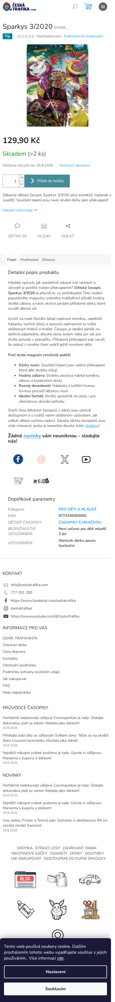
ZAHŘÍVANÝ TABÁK (80, 848)
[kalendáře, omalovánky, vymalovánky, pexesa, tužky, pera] (89, 908)
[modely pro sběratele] (89, 879)
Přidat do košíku (50, 180)
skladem (92, 425)
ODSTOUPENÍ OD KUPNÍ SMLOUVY (75, 858)
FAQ (6, 685)
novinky (32, 436)
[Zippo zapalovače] (57, 879)
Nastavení (56, 972)
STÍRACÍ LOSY (47, 848)
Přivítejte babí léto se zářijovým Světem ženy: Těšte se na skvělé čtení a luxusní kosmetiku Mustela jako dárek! (55, 738)
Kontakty (10, 658)
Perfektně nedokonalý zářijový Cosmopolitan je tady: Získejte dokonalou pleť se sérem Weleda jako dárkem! (53, 720)
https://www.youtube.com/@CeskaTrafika (45, 616)
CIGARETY (58, 853)
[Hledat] (75, 6)
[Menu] (103, 6)
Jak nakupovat (14, 678)
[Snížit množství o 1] (21, 184)
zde (60, 958)
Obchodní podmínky (19, 665)
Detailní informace (18, 210)
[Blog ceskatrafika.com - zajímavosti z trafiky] (25, 879)
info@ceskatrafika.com (29, 584)
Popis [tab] (12, 259)
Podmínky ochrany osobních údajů (31, 671)
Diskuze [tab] (48, 259)
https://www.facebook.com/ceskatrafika (43, 600)
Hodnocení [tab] (29, 259)
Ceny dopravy (14, 651)
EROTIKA (25, 848)
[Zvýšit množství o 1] (21, 178)
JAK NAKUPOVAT (26, 858)
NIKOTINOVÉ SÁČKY (29, 853)
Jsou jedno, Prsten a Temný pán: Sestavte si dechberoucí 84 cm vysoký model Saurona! (55, 823)
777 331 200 (21, 592)
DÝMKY (76, 853)
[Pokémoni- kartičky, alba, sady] (57, 908)
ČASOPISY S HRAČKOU (80, 522)
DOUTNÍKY (94, 853)
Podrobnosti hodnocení (83, 36)
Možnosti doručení (74, 165)
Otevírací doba (14, 644)
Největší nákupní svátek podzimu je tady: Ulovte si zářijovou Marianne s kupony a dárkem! (52, 755)
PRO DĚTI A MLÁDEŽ (77, 509)
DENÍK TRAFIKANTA (20, 638)
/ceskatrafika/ (21, 608)
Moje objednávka (16, 692)
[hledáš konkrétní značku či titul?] (25, 908)
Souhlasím (55, 989)
